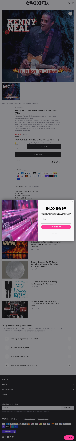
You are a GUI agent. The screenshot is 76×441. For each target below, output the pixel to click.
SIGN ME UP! (55, 227)
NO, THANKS (55, 233)
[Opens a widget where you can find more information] (68, 437)
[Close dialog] (71, 202)
